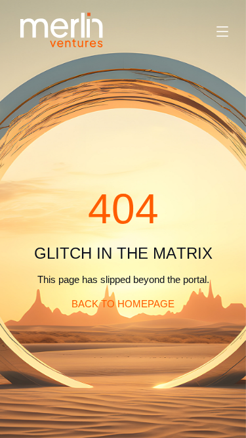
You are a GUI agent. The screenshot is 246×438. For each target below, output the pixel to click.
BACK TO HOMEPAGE (123, 303)
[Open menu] (222, 31)
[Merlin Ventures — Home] (62, 31)
